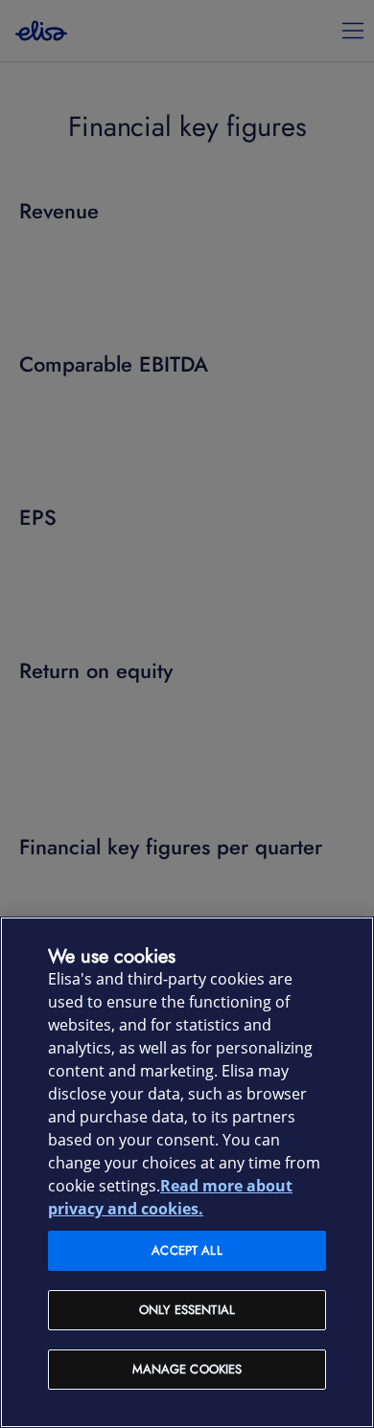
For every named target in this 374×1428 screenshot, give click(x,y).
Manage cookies (187, 1369)
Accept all (187, 1250)
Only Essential (187, 1310)
